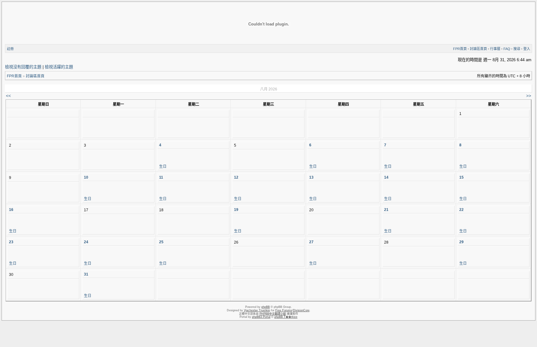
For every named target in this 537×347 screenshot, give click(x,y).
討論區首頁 (478, 49)
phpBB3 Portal (261, 316)
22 (461, 210)
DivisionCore (301, 310)
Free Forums (283, 310)
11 (161, 177)
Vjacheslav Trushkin (257, 310)
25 (161, 242)
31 (86, 274)
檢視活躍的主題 (59, 67)
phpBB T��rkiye (285, 316)
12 (236, 177)
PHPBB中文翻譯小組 (272, 313)
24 (86, 242)
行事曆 (495, 49)
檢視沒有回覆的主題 (23, 67)
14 (386, 177)
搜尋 (516, 49)
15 (461, 177)
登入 (526, 49)
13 (311, 177)
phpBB (265, 306)
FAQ (506, 49)
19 (236, 210)
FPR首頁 (460, 49)
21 (386, 210)
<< (8, 95)
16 (11, 210)
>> (528, 95)
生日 (163, 166)
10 (86, 177)
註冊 (10, 49)
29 (461, 242)
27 (311, 242)
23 (11, 242)
